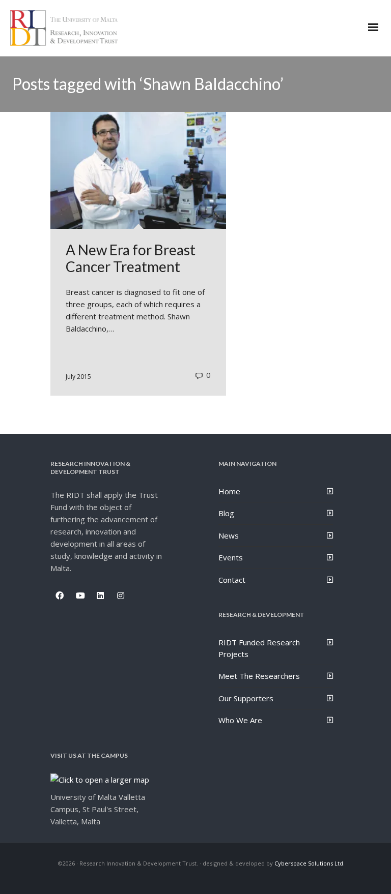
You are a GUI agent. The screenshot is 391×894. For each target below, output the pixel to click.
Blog (226, 513)
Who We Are (240, 720)
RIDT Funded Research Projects (259, 648)
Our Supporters (245, 698)
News (228, 535)
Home (229, 491)
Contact (231, 580)
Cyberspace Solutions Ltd (308, 863)
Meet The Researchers (259, 676)
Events (230, 557)
